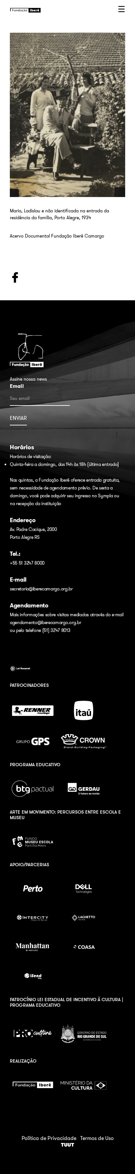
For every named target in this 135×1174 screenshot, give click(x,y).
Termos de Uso (97, 1138)
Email (17, 386)
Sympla (105, 496)
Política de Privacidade (49, 1138)
